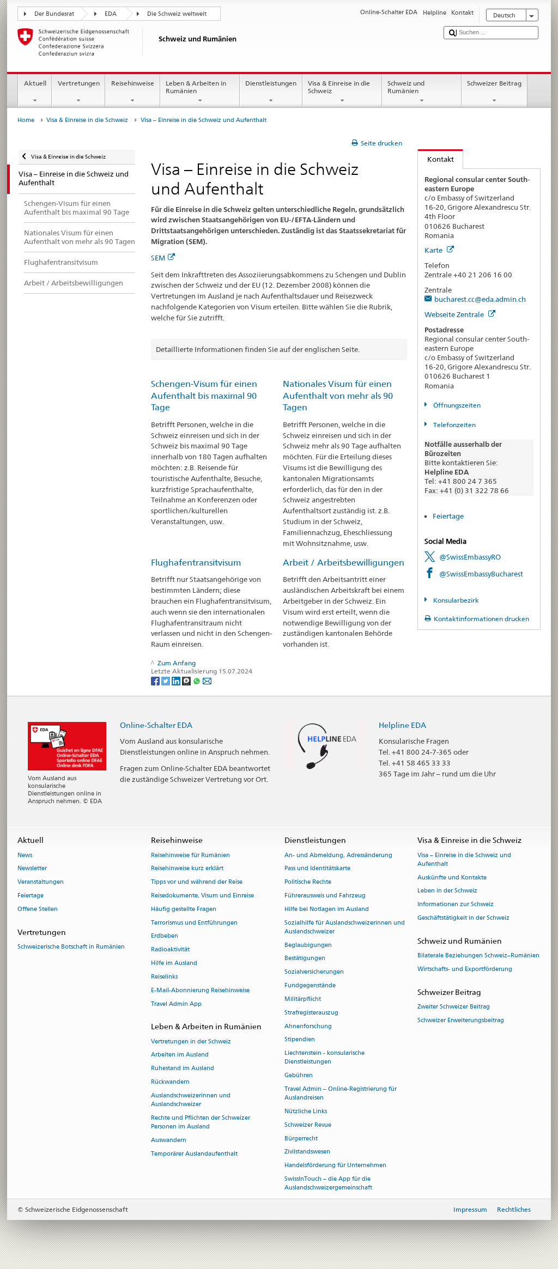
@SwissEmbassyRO (470, 556)
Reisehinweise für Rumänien (190, 855)
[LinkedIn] (177, 680)
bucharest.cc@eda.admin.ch (480, 299)
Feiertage (448, 516)
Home (25, 120)
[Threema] (187, 680)
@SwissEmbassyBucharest (481, 573)
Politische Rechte (307, 882)
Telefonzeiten (453, 425)
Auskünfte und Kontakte (452, 877)
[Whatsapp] (197, 680)
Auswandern (168, 1140)
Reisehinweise (132, 83)
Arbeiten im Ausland (180, 1055)
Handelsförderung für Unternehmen (335, 1165)
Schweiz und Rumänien (405, 87)
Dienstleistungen (270, 83)
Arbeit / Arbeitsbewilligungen (343, 562)
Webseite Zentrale (455, 314)
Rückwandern (170, 1081)
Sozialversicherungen (314, 972)
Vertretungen (79, 83)
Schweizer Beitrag (494, 83)
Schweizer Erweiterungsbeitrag (460, 1020)
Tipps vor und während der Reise (196, 882)
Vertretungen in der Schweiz (191, 1041)
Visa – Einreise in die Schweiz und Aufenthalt (464, 859)
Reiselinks (164, 976)
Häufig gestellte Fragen (183, 909)
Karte (434, 250)
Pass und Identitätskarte (317, 868)
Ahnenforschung (308, 1026)
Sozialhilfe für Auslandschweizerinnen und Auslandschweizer (344, 927)
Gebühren (298, 1075)
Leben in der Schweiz (447, 891)
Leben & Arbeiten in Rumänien (196, 87)
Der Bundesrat (54, 13)
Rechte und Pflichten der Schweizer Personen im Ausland (200, 1122)
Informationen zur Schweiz (455, 904)
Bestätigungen (304, 958)
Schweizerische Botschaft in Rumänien (71, 946)
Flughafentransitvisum (196, 562)
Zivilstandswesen (307, 1152)
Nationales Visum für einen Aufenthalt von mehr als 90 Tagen (338, 396)
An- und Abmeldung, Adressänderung (338, 855)
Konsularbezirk (455, 600)
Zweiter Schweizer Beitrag (453, 1006)
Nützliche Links (305, 1111)
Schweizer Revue (307, 1124)
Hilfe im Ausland (174, 963)
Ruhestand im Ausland (182, 1068)
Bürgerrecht (301, 1138)
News (24, 855)
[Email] (207, 680)
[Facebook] (156, 680)
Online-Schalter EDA (156, 725)
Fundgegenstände (310, 985)
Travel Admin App (176, 1003)
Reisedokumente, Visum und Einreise (202, 895)
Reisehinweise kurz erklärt (187, 868)
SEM (158, 257)
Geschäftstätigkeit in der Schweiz (463, 917)
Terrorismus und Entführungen (194, 922)
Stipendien (299, 1039)
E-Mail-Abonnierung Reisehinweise (200, 990)
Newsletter (32, 868)
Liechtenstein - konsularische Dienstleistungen (324, 1058)
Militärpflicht (302, 999)
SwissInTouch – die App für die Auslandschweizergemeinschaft (328, 1183)
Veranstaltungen (40, 882)
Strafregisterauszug (311, 1012)
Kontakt (436, 159)
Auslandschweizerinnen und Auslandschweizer (191, 1100)
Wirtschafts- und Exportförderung (464, 969)
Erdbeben (164, 936)
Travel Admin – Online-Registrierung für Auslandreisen (340, 1093)
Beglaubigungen (308, 945)
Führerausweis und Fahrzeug (325, 895)
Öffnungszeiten (456, 405)
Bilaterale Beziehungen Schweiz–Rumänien (478, 955)
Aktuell (35, 83)
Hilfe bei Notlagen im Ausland (326, 909)
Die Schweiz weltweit (177, 13)
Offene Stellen (37, 909)
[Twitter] (166, 680)
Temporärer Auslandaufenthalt (194, 1153)
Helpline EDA (402, 725)
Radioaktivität (170, 950)
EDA (111, 13)
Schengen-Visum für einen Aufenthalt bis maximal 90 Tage (204, 396)
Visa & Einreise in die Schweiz (339, 87)
